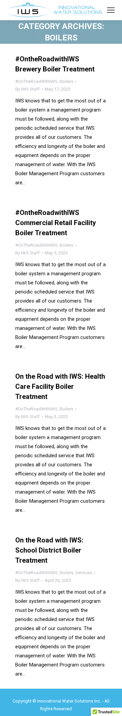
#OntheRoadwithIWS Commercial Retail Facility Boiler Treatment (55, 223)
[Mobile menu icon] (110, 10)
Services (83, 572)
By (27, 89)
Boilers (66, 81)
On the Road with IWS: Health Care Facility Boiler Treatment (60, 386)
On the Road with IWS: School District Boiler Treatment (49, 550)
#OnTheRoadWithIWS (36, 81)
